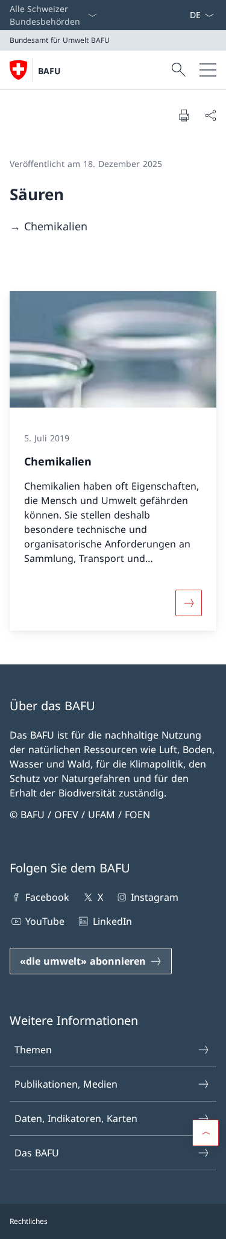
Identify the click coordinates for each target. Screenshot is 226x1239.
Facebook (47, 897)
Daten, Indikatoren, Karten (75, 1118)
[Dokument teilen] (210, 115)
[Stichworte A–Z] (184, 15)
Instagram (154, 897)
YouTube (44, 921)
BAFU (49, 71)
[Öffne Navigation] (208, 70)
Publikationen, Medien (66, 1084)
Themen (33, 1049)
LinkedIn (112, 921)
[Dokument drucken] (184, 115)
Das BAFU (36, 1152)
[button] (205, 1133)
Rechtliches (29, 1221)
